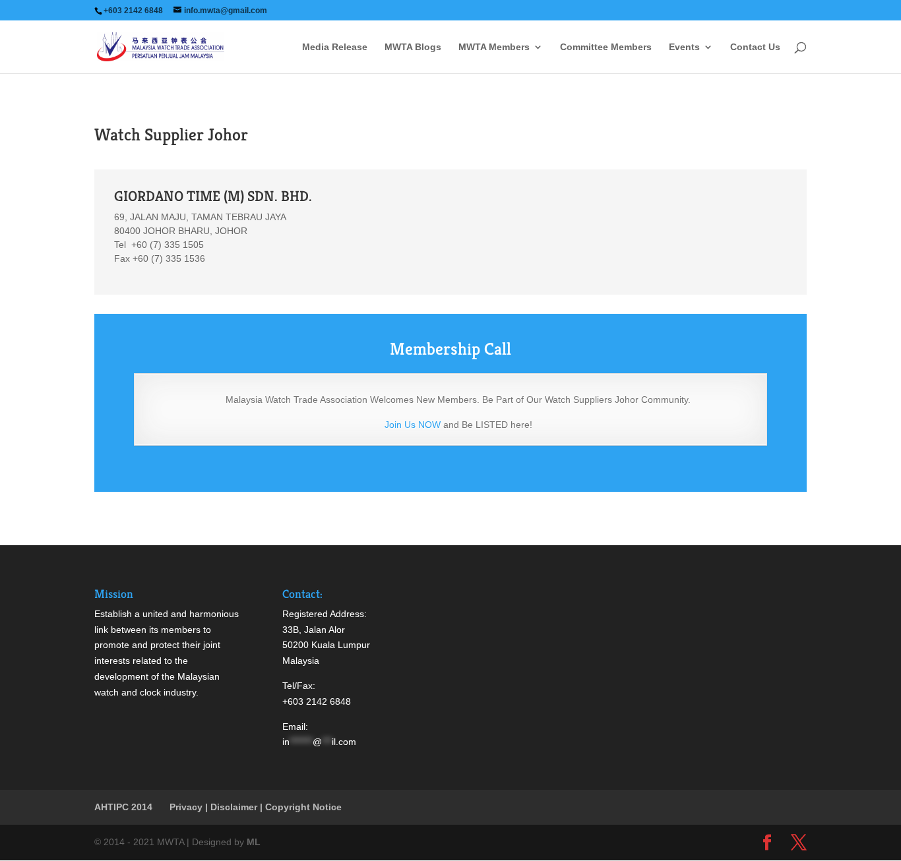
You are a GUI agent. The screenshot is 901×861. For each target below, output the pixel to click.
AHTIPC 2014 (123, 807)
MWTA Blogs (413, 47)
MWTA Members (494, 47)
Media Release (334, 47)
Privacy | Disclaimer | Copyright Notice (256, 807)
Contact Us (755, 47)
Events (684, 47)
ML (254, 842)
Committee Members (606, 47)
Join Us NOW (413, 424)
